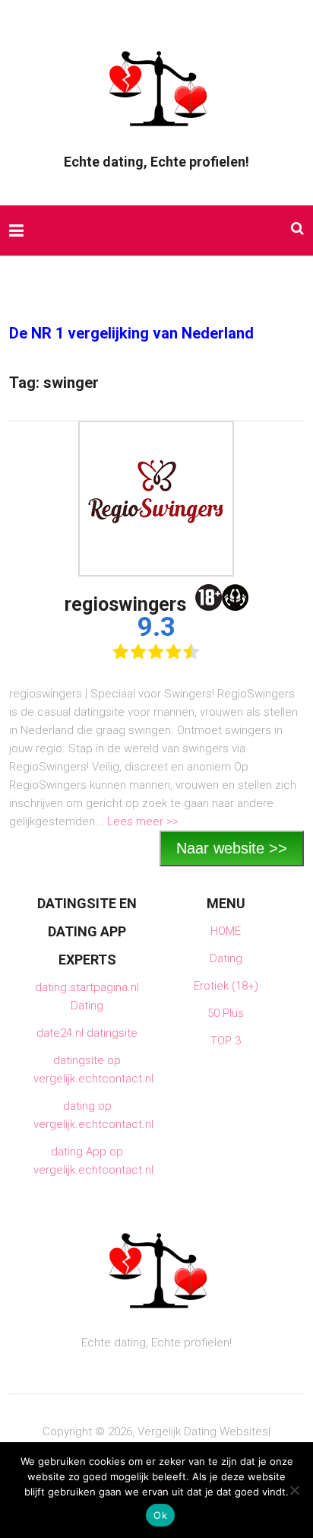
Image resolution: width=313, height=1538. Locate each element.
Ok (160, 1515)
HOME (225, 931)
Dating (226, 958)
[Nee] (294, 1490)
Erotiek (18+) (226, 986)
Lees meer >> (143, 821)
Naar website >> (231, 848)
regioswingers (125, 604)
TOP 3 (225, 1040)
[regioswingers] (156, 499)
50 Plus (225, 1013)
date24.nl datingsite (87, 1033)
